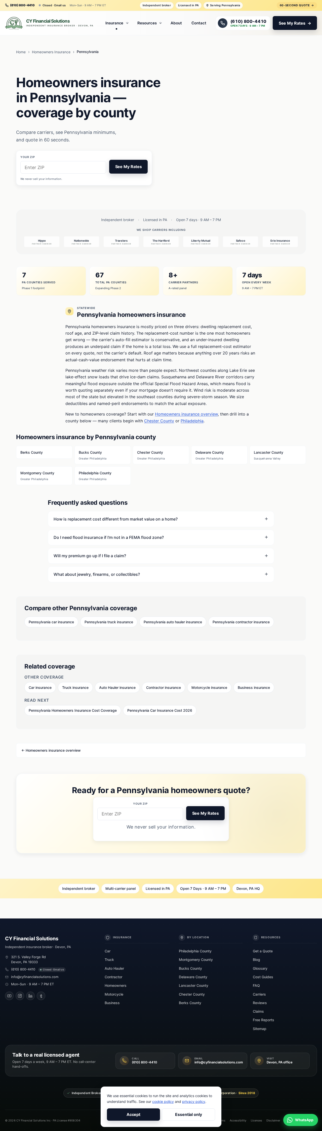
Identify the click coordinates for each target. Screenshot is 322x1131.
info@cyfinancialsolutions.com (34, 977)
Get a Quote (263, 951)
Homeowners (116, 985)
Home (21, 52)
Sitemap (259, 1028)
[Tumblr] (41, 996)
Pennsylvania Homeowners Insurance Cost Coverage (73, 710)
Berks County (31, 452)
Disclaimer (273, 1120)
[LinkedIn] (30, 996)
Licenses (256, 1120)
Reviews (260, 1003)
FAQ (256, 985)
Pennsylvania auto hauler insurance (173, 622)
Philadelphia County (95, 476)
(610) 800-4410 (23, 969)
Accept (134, 1114)
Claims (258, 1011)
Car (107, 951)
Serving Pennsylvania (225, 5)
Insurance (114, 23)
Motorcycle (114, 994)
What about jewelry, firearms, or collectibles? (97, 574)
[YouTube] (9, 996)
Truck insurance (75, 687)
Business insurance (254, 687)
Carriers (259, 994)
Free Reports (263, 1020)
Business (112, 1003)
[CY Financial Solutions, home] (50, 23)
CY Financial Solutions (31, 939)
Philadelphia (192, 420)
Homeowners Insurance (51, 52)
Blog (256, 959)
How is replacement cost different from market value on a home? (116, 519)
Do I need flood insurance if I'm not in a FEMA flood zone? (109, 537)
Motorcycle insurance (209, 687)
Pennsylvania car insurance (51, 622)
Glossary (260, 968)
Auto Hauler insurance (117, 687)
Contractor (113, 977)
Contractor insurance (163, 687)
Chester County (159, 420)
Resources (146, 23)
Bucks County (92, 455)
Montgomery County (37, 476)
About (176, 23)
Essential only (188, 1114)
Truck (109, 959)
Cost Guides (263, 977)
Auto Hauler (114, 968)
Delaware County (209, 455)
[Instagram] (20, 996)
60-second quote (297, 5)
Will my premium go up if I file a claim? (90, 555)
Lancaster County (268, 455)
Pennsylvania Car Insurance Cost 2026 (159, 710)
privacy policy (193, 1101)
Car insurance (40, 687)
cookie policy (163, 1101)
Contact (198, 23)
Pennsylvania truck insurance (109, 622)
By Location (198, 937)
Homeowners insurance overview (186, 414)
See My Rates (128, 166)
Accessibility (238, 1120)
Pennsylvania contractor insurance (241, 622)
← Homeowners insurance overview (51, 750)
